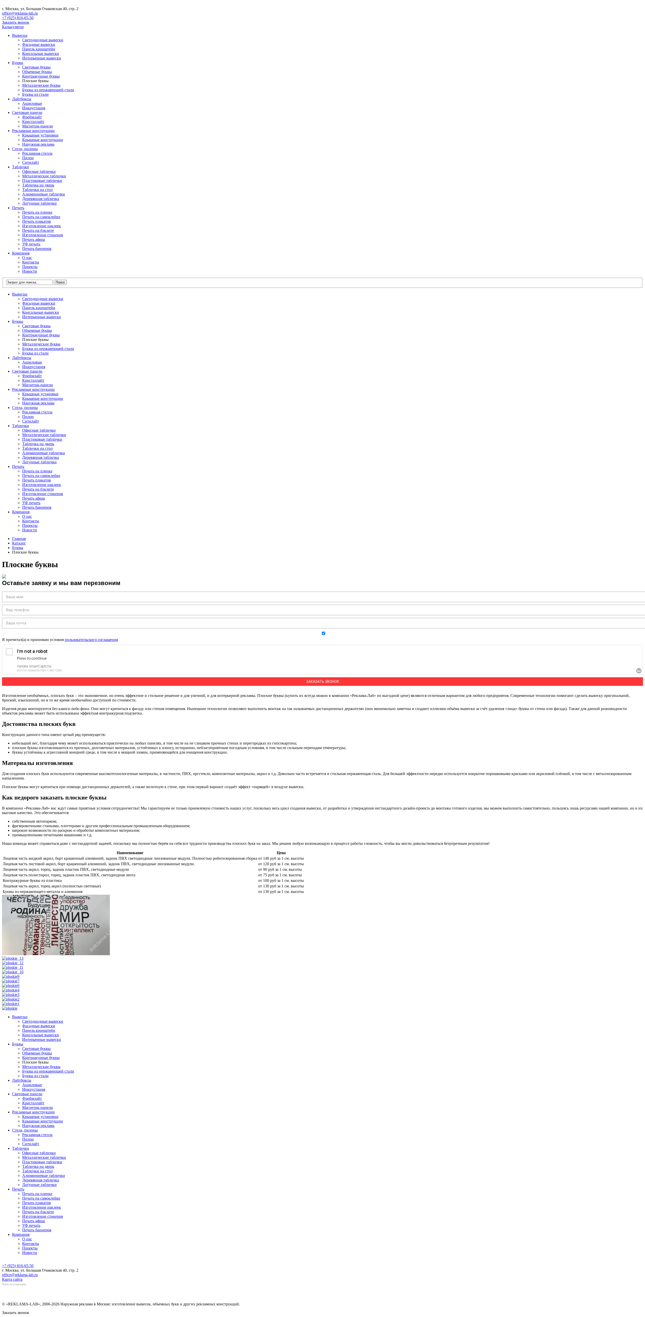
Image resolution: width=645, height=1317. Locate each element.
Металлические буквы (41, 85)
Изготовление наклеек (41, 226)
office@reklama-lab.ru (20, 13)
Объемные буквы (37, 72)
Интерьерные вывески (41, 58)
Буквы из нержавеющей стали (48, 90)
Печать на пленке (37, 212)
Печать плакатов (36, 221)
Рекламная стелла (37, 153)
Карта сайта (12, 1279)
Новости (29, 271)
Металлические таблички (44, 176)
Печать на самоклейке (41, 217)
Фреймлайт (32, 117)
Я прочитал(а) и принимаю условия (60, 639)
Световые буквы (36, 67)
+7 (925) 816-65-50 (18, 18)
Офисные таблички (39, 171)
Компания (20, 253)
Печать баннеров (36, 248)
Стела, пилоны (25, 149)
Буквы (17, 62)
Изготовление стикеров (42, 235)
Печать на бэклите (38, 230)
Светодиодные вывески (42, 40)
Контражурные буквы (41, 76)
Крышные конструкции (42, 140)
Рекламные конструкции (33, 131)
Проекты (30, 267)
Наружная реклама (38, 144)
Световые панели (27, 112)
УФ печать (31, 244)
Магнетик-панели (37, 126)
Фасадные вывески (38, 44)
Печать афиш (33, 239)
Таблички (20, 167)
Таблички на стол (37, 189)
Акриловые (32, 103)
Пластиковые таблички (42, 180)
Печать (18, 208)
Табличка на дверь (38, 185)
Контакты (30, 262)
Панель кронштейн (38, 49)
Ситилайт (30, 162)
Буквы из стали (35, 94)
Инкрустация (33, 108)
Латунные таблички (39, 203)
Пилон (28, 158)
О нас (27, 257)
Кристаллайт (33, 121)
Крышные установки (40, 135)
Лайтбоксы (21, 99)
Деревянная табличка (40, 199)
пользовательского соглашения (91, 639)
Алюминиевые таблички (43, 194)
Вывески (19, 35)
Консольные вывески (40, 53)
